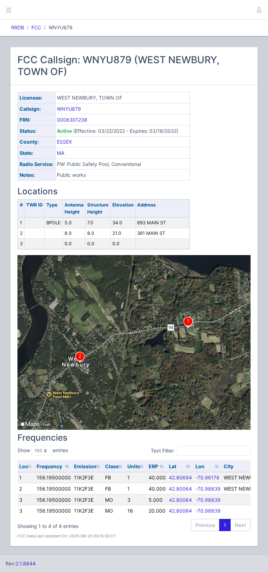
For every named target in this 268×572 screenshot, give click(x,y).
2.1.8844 (26, 563)
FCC (36, 27)
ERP (153, 466)
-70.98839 (208, 489)
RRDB (17, 27)
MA (60, 153)
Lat (172, 466)
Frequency (49, 466)
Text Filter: (163, 450)
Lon (199, 466)
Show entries (42, 450)
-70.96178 (207, 477)
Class (112, 466)
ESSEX (64, 142)
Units (133, 466)
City (228, 466)
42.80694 (180, 477)
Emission (85, 466)
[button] (259, 9)
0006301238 (72, 120)
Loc (23, 466)
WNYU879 (69, 109)
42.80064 (180, 489)
